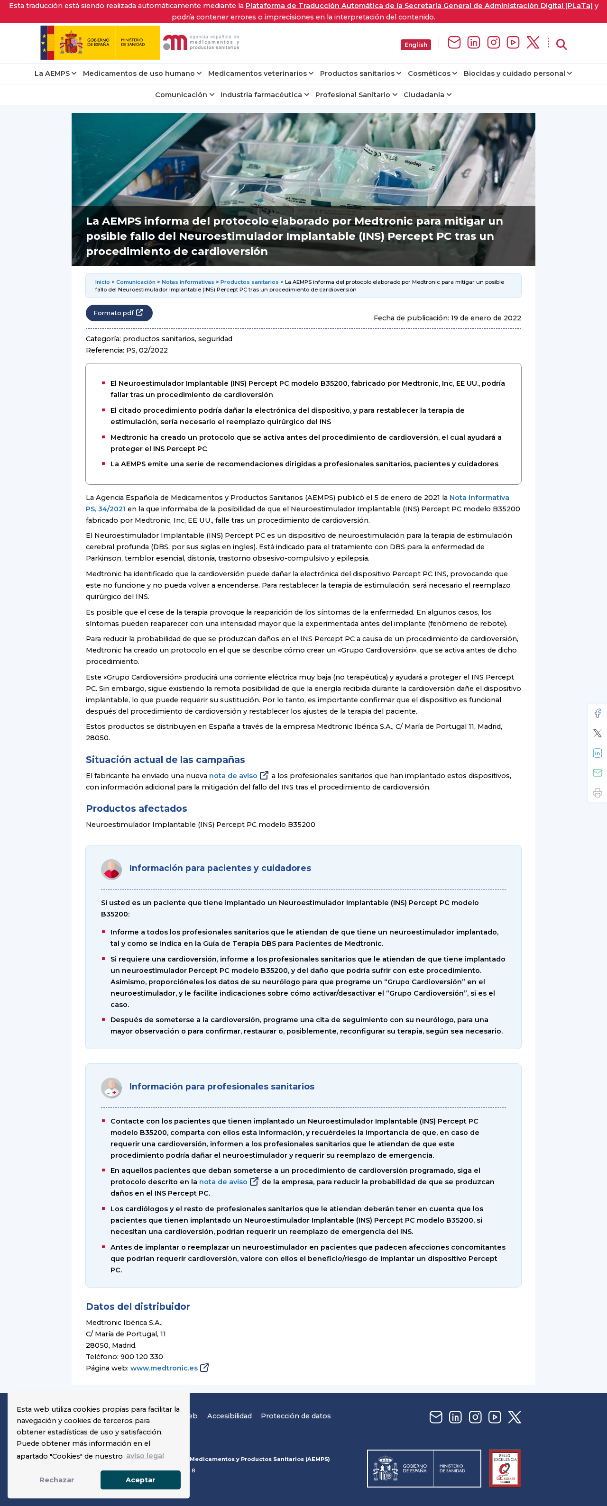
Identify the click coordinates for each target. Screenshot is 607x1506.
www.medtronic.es (164, 1368)
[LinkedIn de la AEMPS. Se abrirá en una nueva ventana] (473, 43)
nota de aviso (233, 775)
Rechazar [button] (56, 1480)
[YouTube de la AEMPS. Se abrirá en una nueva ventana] (513, 43)
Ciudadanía (424, 95)
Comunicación (181, 95)
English (416, 44)
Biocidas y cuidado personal (514, 73)
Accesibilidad (229, 1416)
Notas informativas (188, 282)
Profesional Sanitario (352, 95)
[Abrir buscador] (561, 44)
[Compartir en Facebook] (597, 713)
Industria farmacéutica (261, 95)
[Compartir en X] (597, 733)
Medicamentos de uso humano (139, 73)
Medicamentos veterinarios (257, 73)
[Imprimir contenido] (597, 792)
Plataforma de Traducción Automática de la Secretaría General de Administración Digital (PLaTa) (419, 5)
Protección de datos (296, 1416)
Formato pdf (113, 313)
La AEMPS (52, 73)
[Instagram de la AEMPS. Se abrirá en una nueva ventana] (493, 43)
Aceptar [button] (141, 1480)
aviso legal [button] (145, 1456)
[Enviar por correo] (597, 772)
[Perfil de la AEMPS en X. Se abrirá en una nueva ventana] (533, 43)
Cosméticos (429, 73)
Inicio (102, 282)
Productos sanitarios (357, 73)
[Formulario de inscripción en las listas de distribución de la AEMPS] (454, 43)
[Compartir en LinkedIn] (597, 753)
